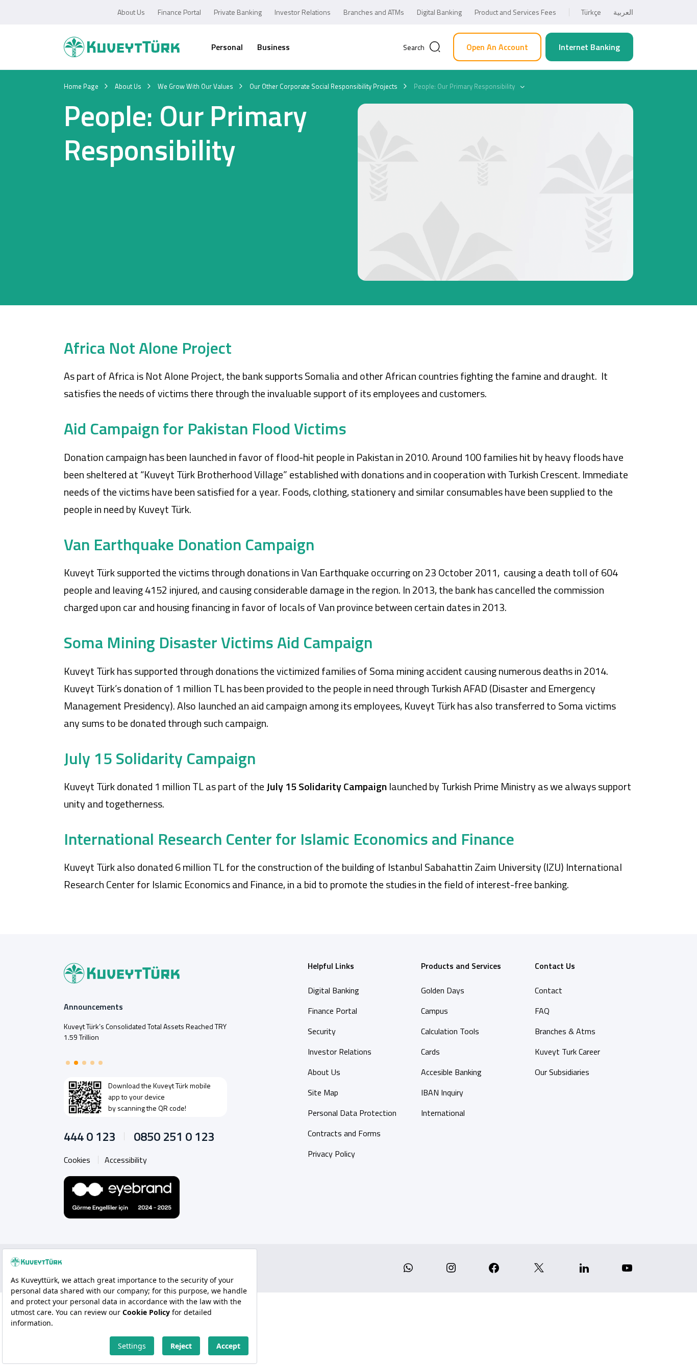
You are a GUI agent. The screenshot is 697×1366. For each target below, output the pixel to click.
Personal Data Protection (352, 1113)
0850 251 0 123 (174, 1136)
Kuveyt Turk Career (567, 1051)
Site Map (323, 1092)
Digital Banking (439, 12)
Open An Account (497, 47)
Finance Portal (179, 12)
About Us (131, 12)
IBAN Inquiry (442, 1092)
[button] (68, 1063)
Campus (434, 1011)
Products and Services (461, 966)
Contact (548, 990)
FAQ (542, 1011)
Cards (430, 1051)
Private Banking (238, 12)
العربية (623, 12)
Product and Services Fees (515, 12)
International (443, 1113)
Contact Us (555, 966)
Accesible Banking (451, 1072)
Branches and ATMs (373, 12)
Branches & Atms (565, 1031)
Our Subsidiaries (562, 1072)
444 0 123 (89, 1136)
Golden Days (442, 990)
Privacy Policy (331, 1154)
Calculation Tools (450, 1031)
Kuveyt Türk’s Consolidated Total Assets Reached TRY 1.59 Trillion (145, 1031)
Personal (227, 47)
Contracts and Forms (344, 1133)
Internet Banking (589, 47)
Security (322, 1031)
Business (273, 47)
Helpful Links (331, 966)
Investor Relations (303, 12)
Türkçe (591, 12)
